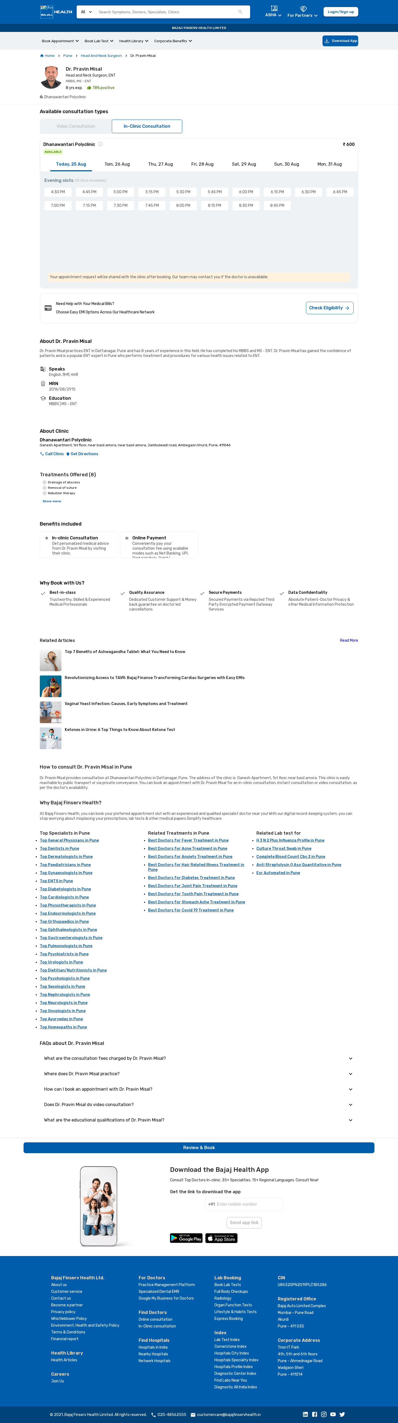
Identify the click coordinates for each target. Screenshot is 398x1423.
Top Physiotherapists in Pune (68, 905)
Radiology (222, 1298)
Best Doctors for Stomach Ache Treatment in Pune (196, 902)
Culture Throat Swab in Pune (283, 848)
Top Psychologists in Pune (65, 978)
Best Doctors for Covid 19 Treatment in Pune (191, 910)
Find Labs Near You (230, 1380)
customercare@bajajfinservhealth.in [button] (229, 1414)
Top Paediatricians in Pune (65, 865)
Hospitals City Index (231, 1353)
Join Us (57, 1381)
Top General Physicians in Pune (69, 840)
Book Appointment (58, 41)
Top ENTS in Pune (56, 881)
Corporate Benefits (170, 41)
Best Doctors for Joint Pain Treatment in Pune (192, 886)
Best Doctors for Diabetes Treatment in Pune (191, 878)
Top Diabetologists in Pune (65, 889)
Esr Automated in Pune (278, 873)
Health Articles (64, 1360)
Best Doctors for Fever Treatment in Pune (188, 840)
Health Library (131, 41)
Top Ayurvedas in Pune (61, 1019)
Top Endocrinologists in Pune (68, 913)
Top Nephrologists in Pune (65, 994)
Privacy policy (63, 1312)
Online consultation (155, 1319)
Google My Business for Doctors (166, 1298)
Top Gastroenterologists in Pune (71, 938)
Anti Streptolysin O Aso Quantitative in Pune (298, 865)
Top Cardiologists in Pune (64, 897)
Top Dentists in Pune (59, 848)
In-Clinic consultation (157, 1326)
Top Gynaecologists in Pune (66, 873)
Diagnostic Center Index (235, 1373)
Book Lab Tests (227, 1285)
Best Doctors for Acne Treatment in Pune (187, 848)
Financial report (65, 1339)
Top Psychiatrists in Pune (64, 954)
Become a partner (67, 1305)
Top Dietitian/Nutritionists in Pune (73, 970)
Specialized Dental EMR (159, 1291)
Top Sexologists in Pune (62, 986)
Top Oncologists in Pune (63, 1011)
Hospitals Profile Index (233, 1367)
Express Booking (228, 1318)
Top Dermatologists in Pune (66, 856)
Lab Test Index (227, 1339)
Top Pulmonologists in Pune (66, 946)
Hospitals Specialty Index (236, 1360)
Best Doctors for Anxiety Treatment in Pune (190, 856)
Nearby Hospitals (153, 1354)
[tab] (71, 164)
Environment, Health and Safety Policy (85, 1325)
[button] (306, 1415)
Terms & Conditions (68, 1332)
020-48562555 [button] (172, 1414)
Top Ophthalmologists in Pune (68, 929)
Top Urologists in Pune (61, 962)
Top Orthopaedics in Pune (64, 921)
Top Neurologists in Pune (63, 1003)
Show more (52, 501)
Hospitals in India (153, 1347)
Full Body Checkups (231, 1291)
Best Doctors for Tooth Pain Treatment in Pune (193, 894)
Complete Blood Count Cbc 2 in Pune (290, 856)
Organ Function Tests (233, 1305)
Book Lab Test (97, 41)
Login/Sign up (341, 11)
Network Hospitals (155, 1361)
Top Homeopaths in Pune (63, 1027)
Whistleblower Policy (69, 1318)
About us (59, 1285)
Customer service (66, 1291)
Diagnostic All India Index (235, 1387)
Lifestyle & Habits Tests (235, 1312)
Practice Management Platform (167, 1285)
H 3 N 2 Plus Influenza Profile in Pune (290, 840)
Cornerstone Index (230, 1346)
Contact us (61, 1298)
